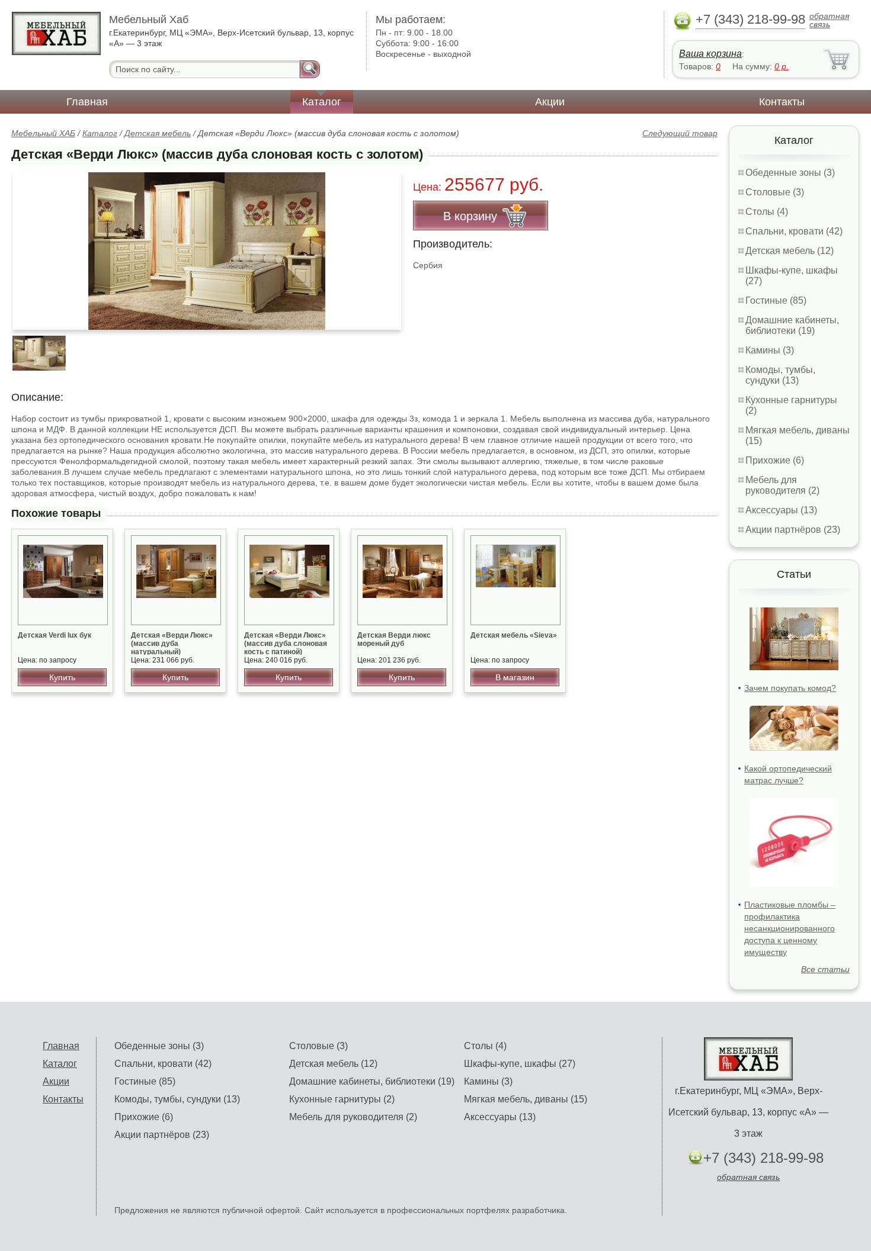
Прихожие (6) (774, 460)
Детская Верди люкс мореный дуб (394, 639)
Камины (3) (769, 350)
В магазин (514, 677)
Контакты (782, 102)
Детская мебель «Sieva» (513, 635)
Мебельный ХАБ (43, 133)
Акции (550, 102)
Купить (62, 677)
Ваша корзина (710, 54)
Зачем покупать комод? (790, 688)
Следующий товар (680, 133)
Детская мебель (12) (789, 251)
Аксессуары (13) (781, 510)
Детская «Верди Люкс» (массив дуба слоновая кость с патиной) (285, 643)
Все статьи (825, 969)
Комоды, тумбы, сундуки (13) (780, 375)
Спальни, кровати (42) (794, 231)
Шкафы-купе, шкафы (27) (519, 1064)
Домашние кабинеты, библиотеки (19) (792, 325)
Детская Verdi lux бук (54, 635)
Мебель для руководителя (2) (782, 485)
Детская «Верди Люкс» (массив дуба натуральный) (172, 643)
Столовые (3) (774, 192)
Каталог (321, 102)
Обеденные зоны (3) (790, 173)
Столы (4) (766, 212)
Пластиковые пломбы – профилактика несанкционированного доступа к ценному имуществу (789, 928)
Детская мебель (157, 133)
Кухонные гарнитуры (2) (342, 1099)
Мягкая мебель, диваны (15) (525, 1099)
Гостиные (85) (775, 300)
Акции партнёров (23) (792, 530)
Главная (87, 102)
